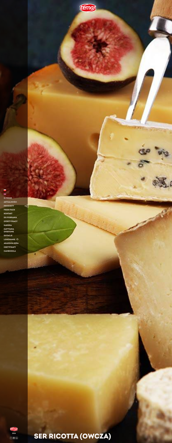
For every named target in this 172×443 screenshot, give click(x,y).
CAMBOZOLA (10, 251)
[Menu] (77, 16)
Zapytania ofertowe (9, 230)
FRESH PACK (9, 210)
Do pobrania (10, 217)
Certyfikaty (10, 247)
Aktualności (10, 202)
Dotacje (8, 236)
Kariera (8, 225)
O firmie (8, 198)
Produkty (9, 206)
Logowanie (9, 239)
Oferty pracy (10, 221)
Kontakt (8, 214)
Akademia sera (11, 243)
